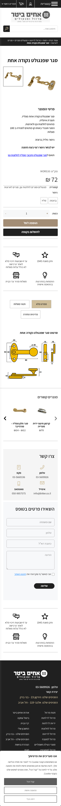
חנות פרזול (50, 712)
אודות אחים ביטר (21, 712)
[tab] (41, 304)
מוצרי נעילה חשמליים (44, 744)
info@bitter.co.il (42, 493)
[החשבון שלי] (31, 4)
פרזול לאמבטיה (47, 750)
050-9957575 (19, 493)
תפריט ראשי (10, 3)
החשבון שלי (23, 728)
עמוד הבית (53, 40)
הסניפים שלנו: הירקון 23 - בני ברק (39, 697)
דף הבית (25, 723)
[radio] (53, 200)
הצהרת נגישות (22, 744)
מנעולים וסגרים (21, 40)
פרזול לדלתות (48, 718)
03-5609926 (42, 477)
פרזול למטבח (48, 739)
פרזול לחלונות (48, 728)
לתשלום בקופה (30, 232)
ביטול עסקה (23, 718)
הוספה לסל (30, 223)
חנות (45, 40)
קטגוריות (45, 4)
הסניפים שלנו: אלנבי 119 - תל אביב (38, 702)
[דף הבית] (30, 16)
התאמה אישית (31, 790)
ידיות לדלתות (48, 723)
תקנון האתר (20, 574)
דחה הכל (30, 799)
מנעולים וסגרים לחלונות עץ (33, 187)
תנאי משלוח (20, 304)
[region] (30, 778)
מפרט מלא (41, 304)
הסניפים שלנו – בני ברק (17, 734)
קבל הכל (30, 781)
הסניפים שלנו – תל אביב (17, 739)
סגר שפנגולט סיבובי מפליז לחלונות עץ (27, 155)
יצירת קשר (52, 692)
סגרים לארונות (11, 187)
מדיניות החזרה (30, 314)
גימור (54, 192)
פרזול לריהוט (35, 40)
